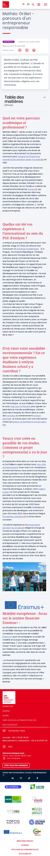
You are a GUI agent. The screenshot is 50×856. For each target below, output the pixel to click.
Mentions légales (25, 841)
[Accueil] (6, 4)
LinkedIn (34, 50)
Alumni (6, 715)
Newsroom (8, 706)
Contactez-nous (16, 730)
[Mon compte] (39, 4)
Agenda (6, 711)
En (28, 4)
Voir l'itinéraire (13, 758)
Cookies (25, 845)
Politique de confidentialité (25, 849)
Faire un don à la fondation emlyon (19, 720)
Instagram (20, 50)
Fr (24, 4)
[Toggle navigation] (45, 4)
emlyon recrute (10, 724)
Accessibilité (25, 854)
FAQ (10, 746)
